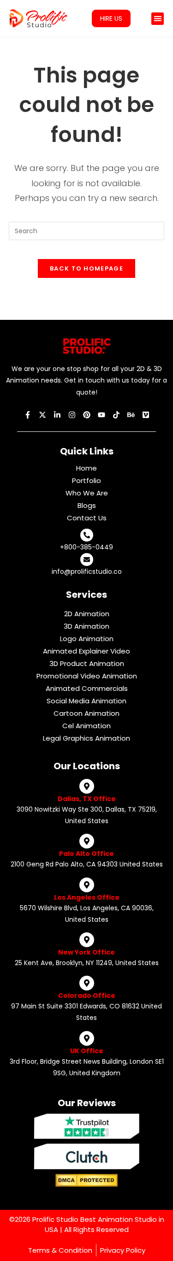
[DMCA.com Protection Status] (86, 1179)
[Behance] (131, 414)
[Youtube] (101, 414)
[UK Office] (86, 1038)
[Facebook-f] (27, 414)
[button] (157, 18)
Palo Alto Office (86, 853)
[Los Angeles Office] (86, 885)
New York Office (86, 952)
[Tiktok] (116, 414)
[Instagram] (72, 414)
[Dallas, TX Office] (86, 786)
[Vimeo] (145, 414)
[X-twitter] (42, 414)
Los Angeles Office (86, 897)
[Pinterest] (86, 414)
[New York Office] (86, 939)
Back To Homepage (86, 268)
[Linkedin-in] (57, 414)
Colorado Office (86, 995)
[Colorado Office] (86, 983)
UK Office (86, 1050)
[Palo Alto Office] (86, 841)
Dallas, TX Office (87, 798)
